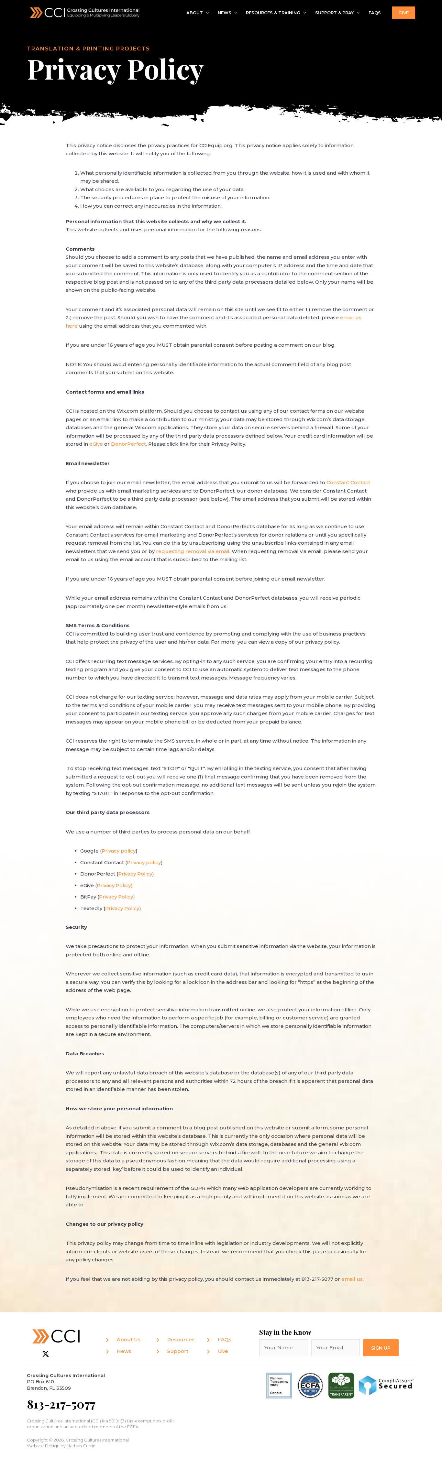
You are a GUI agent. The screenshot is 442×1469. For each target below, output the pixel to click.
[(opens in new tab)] (310, 1385)
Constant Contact (348, 482)
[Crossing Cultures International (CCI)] (85, 12)
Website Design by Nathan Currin (61, 1445)
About (194, 12)
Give (223, 1351)
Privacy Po (112, 897)
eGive (96, 444)
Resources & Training (273, 12)
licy (129, 897)
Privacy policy (119, 851)
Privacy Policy (114, 885)
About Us (128, 1339)
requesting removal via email (192, 551)
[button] (206, 13)
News (224, 12)
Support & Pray (334, 12)
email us (352, 1279)
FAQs (375, 12)
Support (177, 1351)
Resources (180, 1339)
